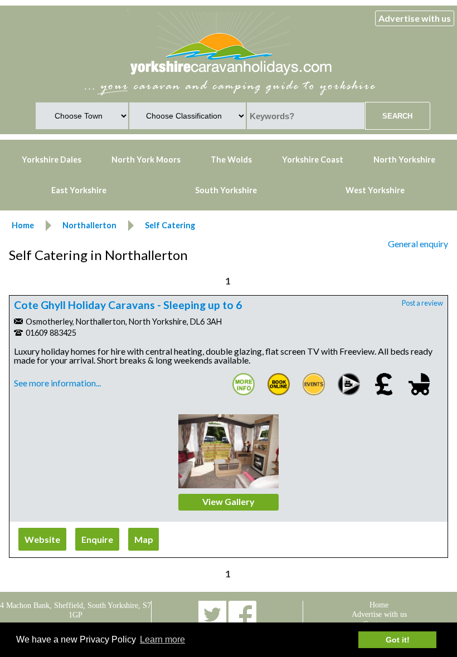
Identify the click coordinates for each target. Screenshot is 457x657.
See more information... (57, 382)
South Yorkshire (226, 190)
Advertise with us (414, 18)
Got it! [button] (398, 639)
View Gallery (228, 501)
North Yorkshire (404, 159)
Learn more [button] (162, 639)
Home (379, 604)
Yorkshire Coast (312, 159)
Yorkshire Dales (51, 159)
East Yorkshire (78, 190)
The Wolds (231, 159)
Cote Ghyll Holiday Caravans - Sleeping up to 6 (128, 304)
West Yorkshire (375, 190)
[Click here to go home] (231, 75)
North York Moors (146, 159)
